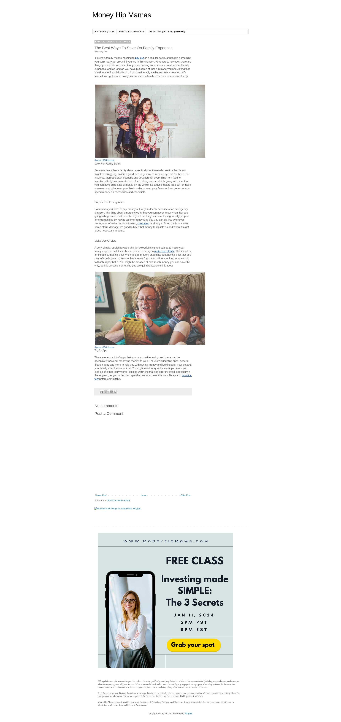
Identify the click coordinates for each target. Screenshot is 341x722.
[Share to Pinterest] (115, 392)
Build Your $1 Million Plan (131, 31)
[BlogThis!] (105, 392)
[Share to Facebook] (111, 392)
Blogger (189, 713)
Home (144, 495)
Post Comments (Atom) (119, 500)
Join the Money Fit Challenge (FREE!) (166, 31)
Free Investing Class (104, 31)
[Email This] (101, 392)
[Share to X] (108, 392)
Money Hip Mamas (121, 15)
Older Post (185, 495)
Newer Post (101, 495)
